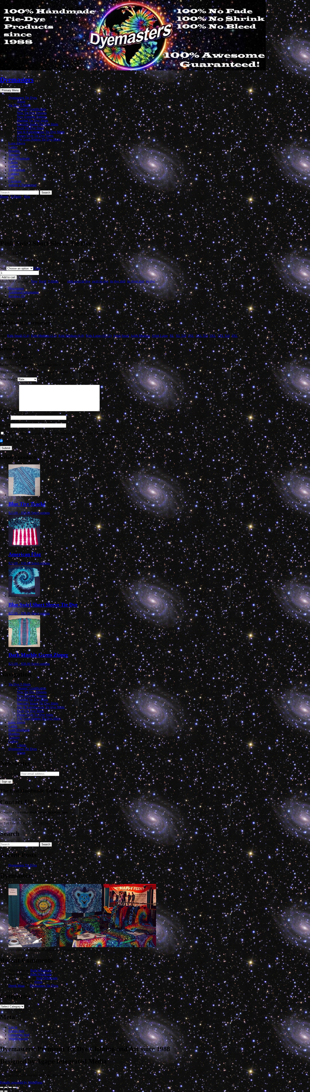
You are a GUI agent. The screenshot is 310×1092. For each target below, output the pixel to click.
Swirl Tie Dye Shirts (30, 128)
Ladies (12, 147)
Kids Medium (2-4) (44, 336)
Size (3, 268)
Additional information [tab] (23, 292)
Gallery (13, 166)
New (27, 196)
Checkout (14, 181)
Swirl (42, 281)
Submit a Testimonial (22, 185)
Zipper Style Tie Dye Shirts (35, 135)
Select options (40, 513)
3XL (213, 336)
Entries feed (16, 1031)
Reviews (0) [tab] (16, 296)
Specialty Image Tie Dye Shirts (37, 124)
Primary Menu (10, 90)
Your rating (9, 379)
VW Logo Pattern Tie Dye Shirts (39, 139)
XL (172, 336)
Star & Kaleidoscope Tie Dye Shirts (41, 132)
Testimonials (16, 170)
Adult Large (160, 336)
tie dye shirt (117, 281)
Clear (36, 268)
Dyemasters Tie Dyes (22, 98)
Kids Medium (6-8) (71, 336)
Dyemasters (17, 79)
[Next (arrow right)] (6, 1091)
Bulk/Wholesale (19, 158)
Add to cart (8, 277)
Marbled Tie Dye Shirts (32, 120)
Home (4, 196)
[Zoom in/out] (1, 1087)
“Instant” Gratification (31, 109)
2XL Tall (202, 336)
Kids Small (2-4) (18, 336)
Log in (12, 1027)
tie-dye (150, 281)
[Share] (10, 1087)
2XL (191, 336)
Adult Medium (140, 336)
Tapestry (14, 154)
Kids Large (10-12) (99, 336)
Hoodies (14, 151)
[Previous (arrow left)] (1, 1091)
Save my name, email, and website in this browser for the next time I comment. (57, 433)
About (21, 101)
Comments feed (18, 1035)
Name (5, 417)
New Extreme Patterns (32, 116)
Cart (11, 177)
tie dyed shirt (135, 281)
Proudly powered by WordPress (21, 1082)
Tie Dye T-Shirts (19, 105)
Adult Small (121, 336)
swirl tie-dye (100, 281)
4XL (234, 336)
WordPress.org (18, 1038)
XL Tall (181, 336)
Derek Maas (16, 985)
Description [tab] (16, 288)
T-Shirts (16, 196)
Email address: (10, 773)
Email (5, 425)
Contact (13, 173)
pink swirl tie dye (78, 281)
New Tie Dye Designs (32, 113)
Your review (9, 410)
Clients (13, 162)
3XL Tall (224, 336)
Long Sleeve (16, 143)
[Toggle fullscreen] (6, 1087)
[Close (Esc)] (14, 1087)
